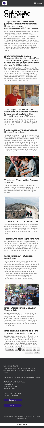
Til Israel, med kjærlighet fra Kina (21, 238)
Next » (37, 352)
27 (31, 352)
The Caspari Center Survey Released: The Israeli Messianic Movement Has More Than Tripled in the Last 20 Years (21, 112)
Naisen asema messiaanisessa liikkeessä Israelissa (20, 131)
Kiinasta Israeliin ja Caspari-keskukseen (18, 257)
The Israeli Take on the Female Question (21, 181)
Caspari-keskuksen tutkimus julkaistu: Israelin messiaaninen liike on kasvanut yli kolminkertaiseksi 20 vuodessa (21, 25)
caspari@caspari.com (11, 370)
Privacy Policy (22, 424)
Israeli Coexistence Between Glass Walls (20, 309)
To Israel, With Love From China (21, 221)
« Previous (10, 349)
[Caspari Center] (4, 3)
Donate (12, 405)
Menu (39, 3)
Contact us (12, 400)
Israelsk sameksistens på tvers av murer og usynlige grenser (21, 331)
